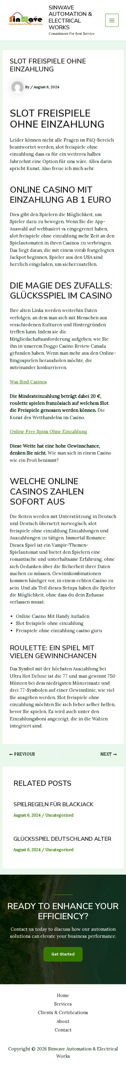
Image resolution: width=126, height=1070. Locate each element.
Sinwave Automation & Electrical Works (70, 17)
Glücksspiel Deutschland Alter (62, 839)
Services (63, 1004)
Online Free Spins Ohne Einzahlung (48, 431)
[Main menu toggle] (112, 20)
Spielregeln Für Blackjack (53, 804)
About (63, 1021)
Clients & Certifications (63, 1012)
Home (63, 995)
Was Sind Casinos (28, 382)
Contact (63, 1030)
